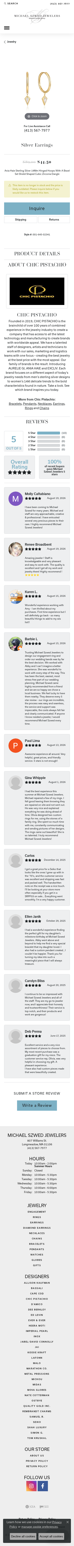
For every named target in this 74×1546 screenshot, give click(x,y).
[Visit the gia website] (30, 1507)
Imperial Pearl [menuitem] (37, 1331)
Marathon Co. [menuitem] (37, 1368)
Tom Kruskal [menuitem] (37, 1438)
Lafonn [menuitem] (37, 1358)
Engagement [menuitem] (37, 1212)
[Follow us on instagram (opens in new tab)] (31, 1486)
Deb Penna (33, 1031)
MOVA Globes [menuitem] (37, 1390)
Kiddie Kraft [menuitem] (37, 1352)
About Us (37, 1455)
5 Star (32, 433)
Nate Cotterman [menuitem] (37, 1395)
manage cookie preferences (39, 1526)
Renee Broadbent (38, 544)
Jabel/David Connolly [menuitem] (37, 1341)
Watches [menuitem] (36, 1254)
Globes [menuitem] (37, 1260)
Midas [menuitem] (37, 1384)
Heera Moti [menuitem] (37, 1325)
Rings (29, 408)
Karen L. (31, 592)
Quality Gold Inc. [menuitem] (36, 1406)
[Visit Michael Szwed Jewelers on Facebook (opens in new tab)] (43, 1486)
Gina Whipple (35, 778)
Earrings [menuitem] (37, 1222)
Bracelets (15, 403)
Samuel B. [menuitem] (37, 1416)
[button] (11, 3)
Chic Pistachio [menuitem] (37, 1299)
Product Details (37, 254)
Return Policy (37, 1466)
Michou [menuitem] (37, 1379)
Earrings (59, 403)
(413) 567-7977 (37, 130)
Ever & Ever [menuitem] (37, 1320)
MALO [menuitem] (37, 1363)
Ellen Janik (33, 916)
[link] (59, 3)
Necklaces (45, 403)
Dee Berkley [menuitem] (37, 1309)
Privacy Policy (37, 1461)
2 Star (32, 445)
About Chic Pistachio (37, 265)
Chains (44, 408)
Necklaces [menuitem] (37, 1233)
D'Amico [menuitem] (37, 1304)
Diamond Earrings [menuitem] (37, 1228)
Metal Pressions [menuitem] (37, 1374)
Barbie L (31, 639)
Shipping (20, 219)
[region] (37, 88)
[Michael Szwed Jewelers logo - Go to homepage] (37, 16)
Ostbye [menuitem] (37, 1400)
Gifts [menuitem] (37, 1265)
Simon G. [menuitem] (37, 1433)
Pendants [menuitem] (37, 1249)
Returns (54, 219)
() (64, 433)
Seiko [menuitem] (37, 1422)
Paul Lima (32, 741)
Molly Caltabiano (37, 494)
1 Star (32, 449)
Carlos (30, 855)
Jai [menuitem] (37, 1347)
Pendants (29, 403)
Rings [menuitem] (37, 1217)
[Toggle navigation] (7, 28)
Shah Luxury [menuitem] (37, 1427)
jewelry (11, 41)
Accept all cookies (51, 1536)
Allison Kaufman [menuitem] (37, 1283)
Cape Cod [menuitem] (37, 1293)
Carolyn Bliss (35, 981)
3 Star (32, 441)
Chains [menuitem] (37, 1238)
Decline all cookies (23, 1536)
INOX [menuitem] (37, 1336)
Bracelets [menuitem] (37, 1244)
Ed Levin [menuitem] (37, 1315)
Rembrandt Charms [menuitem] (37, 1411)
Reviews (37, 422)
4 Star (32, 437)
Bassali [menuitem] (37, 1288)
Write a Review (37, 1105)
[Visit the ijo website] (44, 1507)
